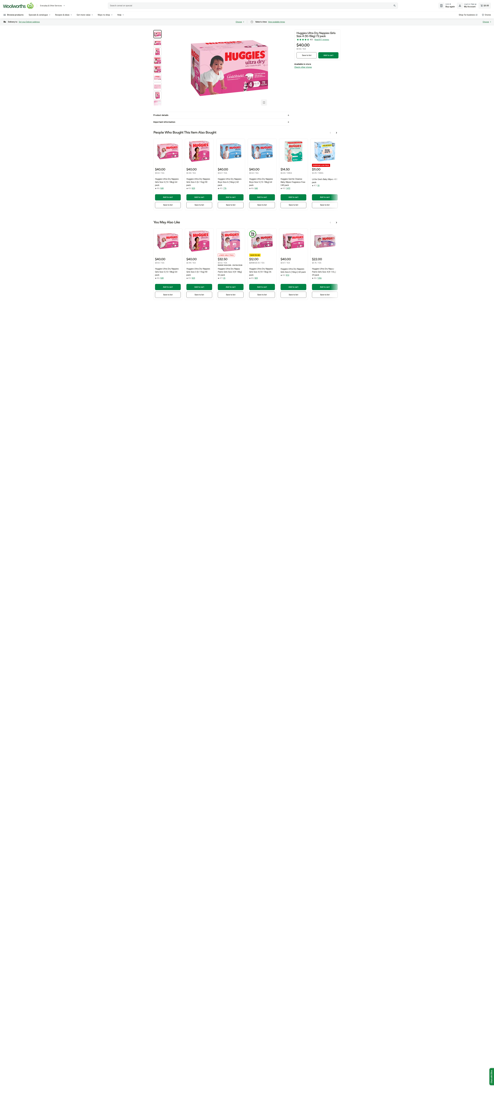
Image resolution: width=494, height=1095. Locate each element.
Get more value (83, 15)
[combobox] (253, 6)
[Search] (394, 5)
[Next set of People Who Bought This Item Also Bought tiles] (336, 133)
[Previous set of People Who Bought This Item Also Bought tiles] (330, 133)
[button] (157, 34)
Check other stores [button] (303, 67)
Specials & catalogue (38, 15)
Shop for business (467, 15)
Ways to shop (104, 15)
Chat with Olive (492, 1076)
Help (119, 15)
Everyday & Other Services (51, 6)
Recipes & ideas (62, 15)
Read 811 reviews (322, 40)
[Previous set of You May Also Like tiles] (330, 222)
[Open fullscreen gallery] (264, 102)
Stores (488, 15)
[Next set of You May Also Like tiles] (336, 222)
